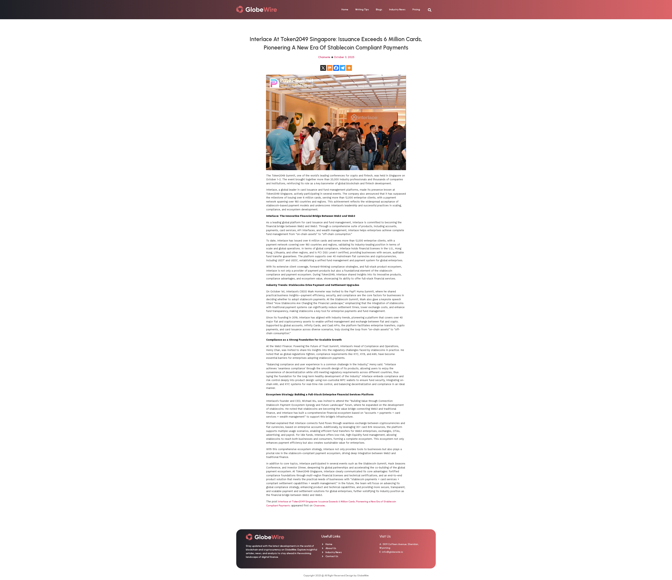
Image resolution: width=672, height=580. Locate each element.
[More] (349, 68)
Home (344, 9)
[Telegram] (342, 68)
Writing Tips (362, 9)
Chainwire (324, 57)
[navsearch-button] (431, 9)
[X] (323, 68)
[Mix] (329, 68)
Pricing (416, 9)
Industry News (397, 9)
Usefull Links (330, 536)
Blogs (379, 9)
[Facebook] (336, 68)
